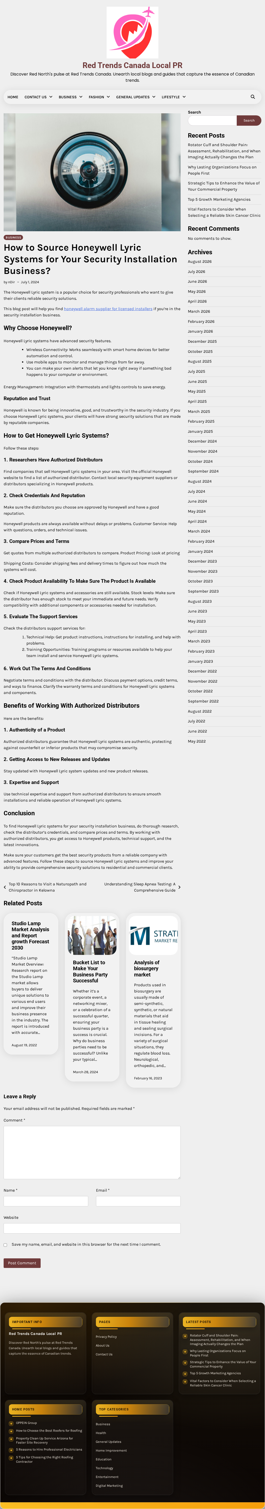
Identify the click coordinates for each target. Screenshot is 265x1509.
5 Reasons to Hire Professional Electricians (49, 1449)
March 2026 (199, 311)
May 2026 (197, 291)
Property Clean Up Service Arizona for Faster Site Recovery (44, 1440)
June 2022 (197, 731)
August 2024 (200, 481)
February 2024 (201, 541)
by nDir (9, 282)
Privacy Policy (106, 1337)
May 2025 (197, 391)
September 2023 (203, 591)
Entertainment (107, 1477)
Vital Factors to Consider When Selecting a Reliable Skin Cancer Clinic (223, 1383)
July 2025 (196, 371)
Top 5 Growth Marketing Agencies (219, 199)
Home (13, 97)
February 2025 (201, 421)
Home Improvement (111, 1450)
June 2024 (197, 501)
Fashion (96, 97)
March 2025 (199, 411)
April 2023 (197, 631)
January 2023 (200, 661)
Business (68, 97)
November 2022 (202, 681)
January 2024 (200, 551)
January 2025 (200, 431)
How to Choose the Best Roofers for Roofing (49, 1430)
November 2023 (202, 571)
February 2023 (201, 651)
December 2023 (202, 561)
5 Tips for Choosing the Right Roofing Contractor (44, 1459)
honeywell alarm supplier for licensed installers (108, 308)
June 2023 (197, 611)
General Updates (133, 97)
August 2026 (200, 261)
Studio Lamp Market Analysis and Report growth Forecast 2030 (30, 936)
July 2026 (196, 271)
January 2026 (200, 331)
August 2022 (200, 711)
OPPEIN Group (26, 1423)
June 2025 (197, 381)
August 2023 (200, 601)
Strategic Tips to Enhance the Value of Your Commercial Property (223, 1364)
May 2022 (197, 741)
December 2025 (202, 341)
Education (104, 1459)
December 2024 (202, 441)
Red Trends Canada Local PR (132, 65)
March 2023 (199, 641)
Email (103, 1190)
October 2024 (200, 461)
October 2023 (200, 581)
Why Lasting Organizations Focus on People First (218, 1353)
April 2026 (197, 301)
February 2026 (201, 321)
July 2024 (196, 491)
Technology (104, 1468)
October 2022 (200, 691)
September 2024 (203, 471)
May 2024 (197, 511)
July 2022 (196, 721)
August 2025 (200, 361)
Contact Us (36, 97)
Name (11, 1190)
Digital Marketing (109, 1486)
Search (194, 112)
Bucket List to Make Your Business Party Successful (90, 972)
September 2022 (203, 701)
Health (101, 1433)
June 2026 (197, 281)
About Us (102, 1345)
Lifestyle (171, 97)
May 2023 (197, 621)
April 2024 (197, 521)
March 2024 (199, 531)
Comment (14, 1120)
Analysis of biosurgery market (146, 969)
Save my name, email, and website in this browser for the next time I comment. (86, 1244)
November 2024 (202, 451)
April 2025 (197, 401)
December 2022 (202, 671)
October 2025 (200, 351)
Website (11, 1217)
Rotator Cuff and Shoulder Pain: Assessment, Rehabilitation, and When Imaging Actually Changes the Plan (224, 151)
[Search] (252, 97)
